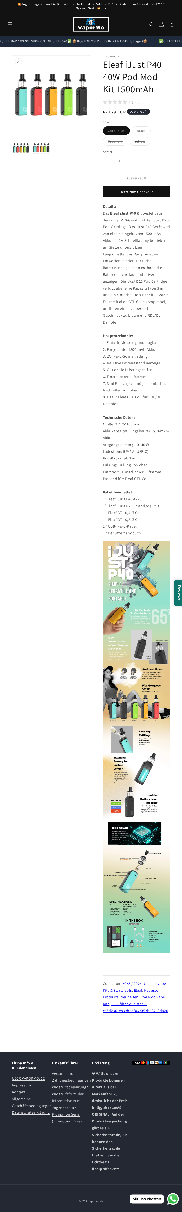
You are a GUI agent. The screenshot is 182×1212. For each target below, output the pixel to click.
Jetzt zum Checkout (136, 192)
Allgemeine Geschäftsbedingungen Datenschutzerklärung (32, 1105)
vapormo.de (95, 1201)
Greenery (117, 142)
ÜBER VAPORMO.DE (28, 1078)
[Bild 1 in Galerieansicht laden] (21, 148)
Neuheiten (129, 997)
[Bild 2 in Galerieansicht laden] (41, 148)
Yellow (142, 142)
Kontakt (18, 1092)
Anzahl (107, 152)
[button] (10, 24)
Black (144, 131)
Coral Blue (119, 131)
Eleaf (138, 990)
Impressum (21, 1085)
